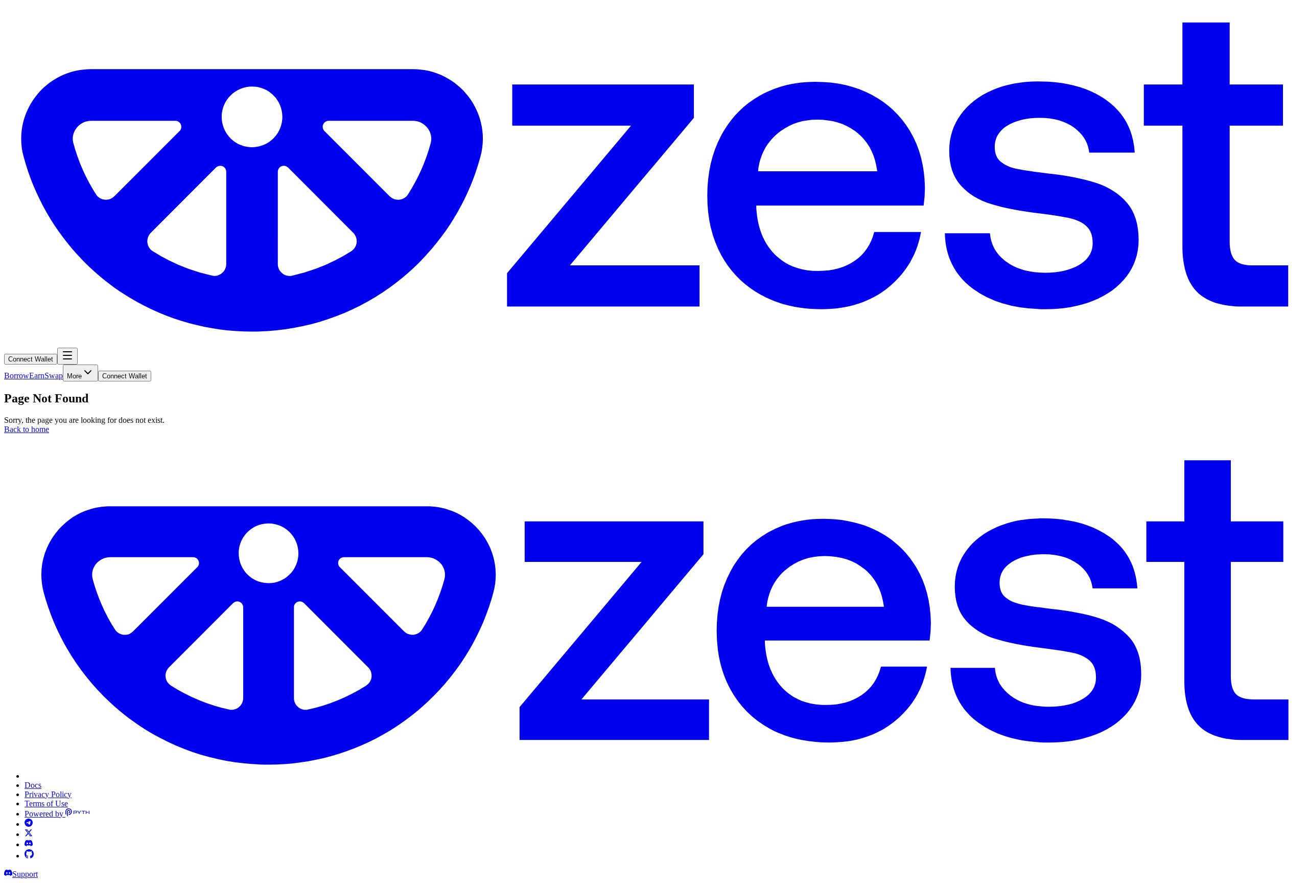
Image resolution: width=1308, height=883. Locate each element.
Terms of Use (46, 803)
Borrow (16, 375)
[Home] (654, 342)
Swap (53, 375)
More (74, 376)
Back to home (26, 429)
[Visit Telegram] (29, 824)
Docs (33, 785)
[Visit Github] (29, 855)
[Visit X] (29, 834)
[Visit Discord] (29, 844)
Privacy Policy (48, 794)
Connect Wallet (30, 359)
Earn (36, 375)
